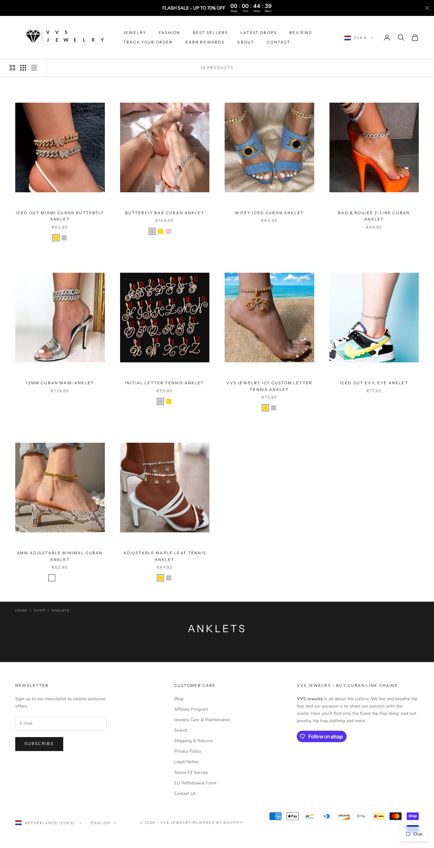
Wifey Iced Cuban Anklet (269, 212)
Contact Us (185, 793)
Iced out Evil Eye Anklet (374, 382)
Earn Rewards (205, 42)
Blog (178, 699)
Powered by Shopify (218, 822)
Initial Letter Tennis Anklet (164, 382)
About (245, 42)
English (100, 823)
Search (180, 730)
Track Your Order (148, 42)
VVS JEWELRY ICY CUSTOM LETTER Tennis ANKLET (269, 386)
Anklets (61, 610)
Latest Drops (259, 32)
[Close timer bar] (427, 8)
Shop (39, 610)
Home (21, 610)
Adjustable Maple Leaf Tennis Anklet (164, 556)
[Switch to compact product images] (34, 67)
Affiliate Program (191, 709)
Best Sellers (210, 32)
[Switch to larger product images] (12, 67)
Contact (278, 42)
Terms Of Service (191, 772)
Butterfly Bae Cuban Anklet (164, 212)
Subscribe (39, 744)
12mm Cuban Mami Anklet (60, 382)
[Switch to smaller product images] (23, 67)
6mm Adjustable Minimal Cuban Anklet (60, 556)
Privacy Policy (187, 751)
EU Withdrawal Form (195, 783)
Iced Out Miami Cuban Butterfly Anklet (60, 216)
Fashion (169, 32)
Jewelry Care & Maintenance (202, 720)
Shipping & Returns (193, 741)
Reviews (300, 32)
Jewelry (134, 32)
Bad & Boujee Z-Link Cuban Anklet (374, 216)
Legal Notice (186, 762)
